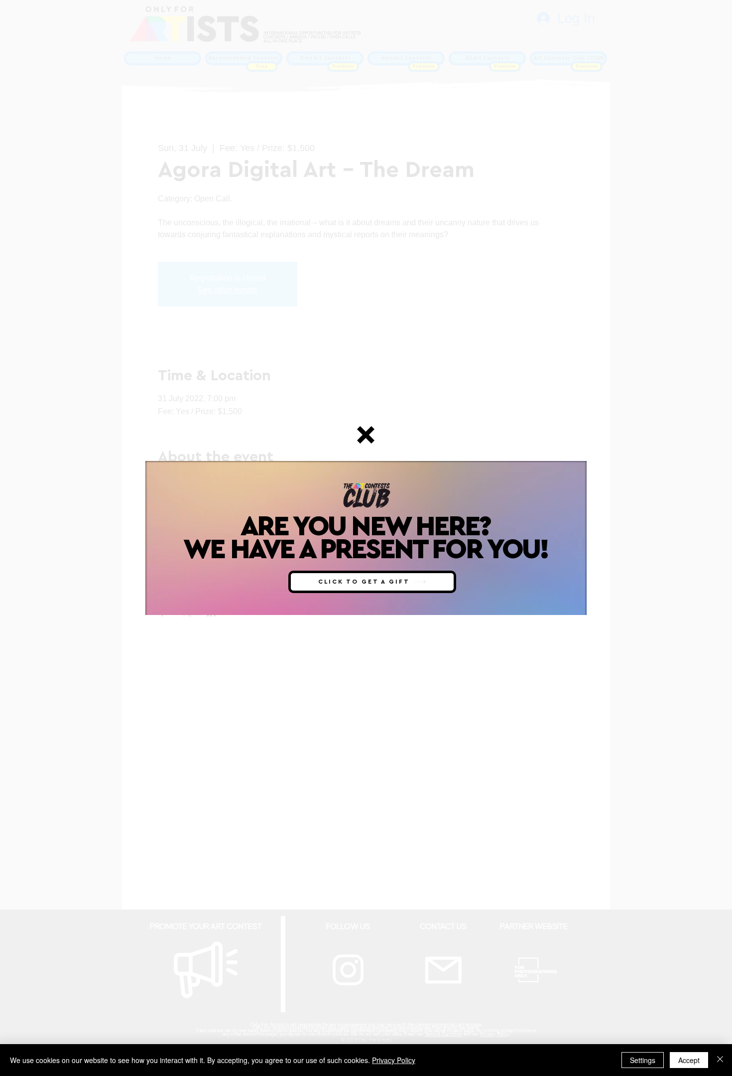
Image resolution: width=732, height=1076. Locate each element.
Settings (642, 1060)
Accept (689, 1060)
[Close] (720, 1060)
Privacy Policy (393, 1060)
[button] (365, 435)
